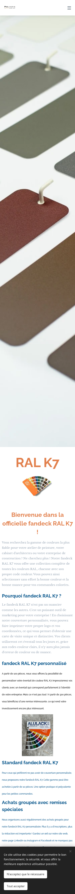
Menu (69, 8)
